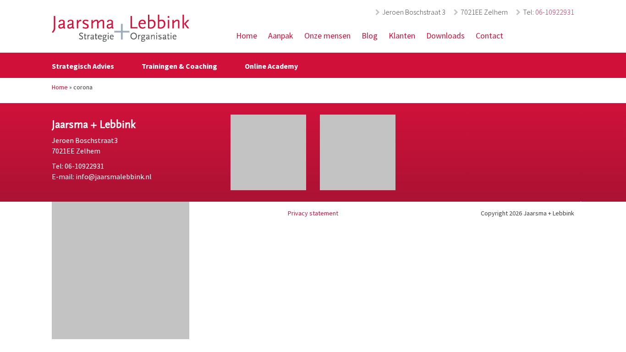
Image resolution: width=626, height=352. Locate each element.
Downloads (445, 35)
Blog (370, 35)
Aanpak (280, 35)
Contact (489, 35)
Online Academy (271, 66)
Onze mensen (327, 35)
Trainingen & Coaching (179, 66)
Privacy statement (313, 213)
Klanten (402, 35)
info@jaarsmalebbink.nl (114, 176)
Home (246, 35)
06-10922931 (554, 11)
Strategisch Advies (83, 66)
